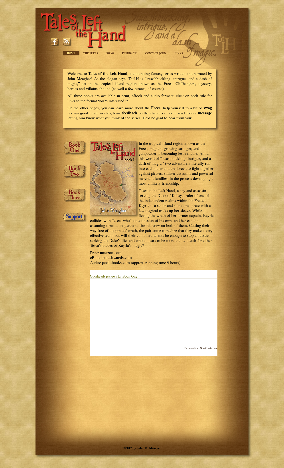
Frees (155, 108)
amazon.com (111, 252)
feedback (129, 113)
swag (207, 108)
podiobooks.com (116, 262)
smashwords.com (117, 257)
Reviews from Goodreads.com (200, 348)
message (205, 113)
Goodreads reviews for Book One (113, 276)
